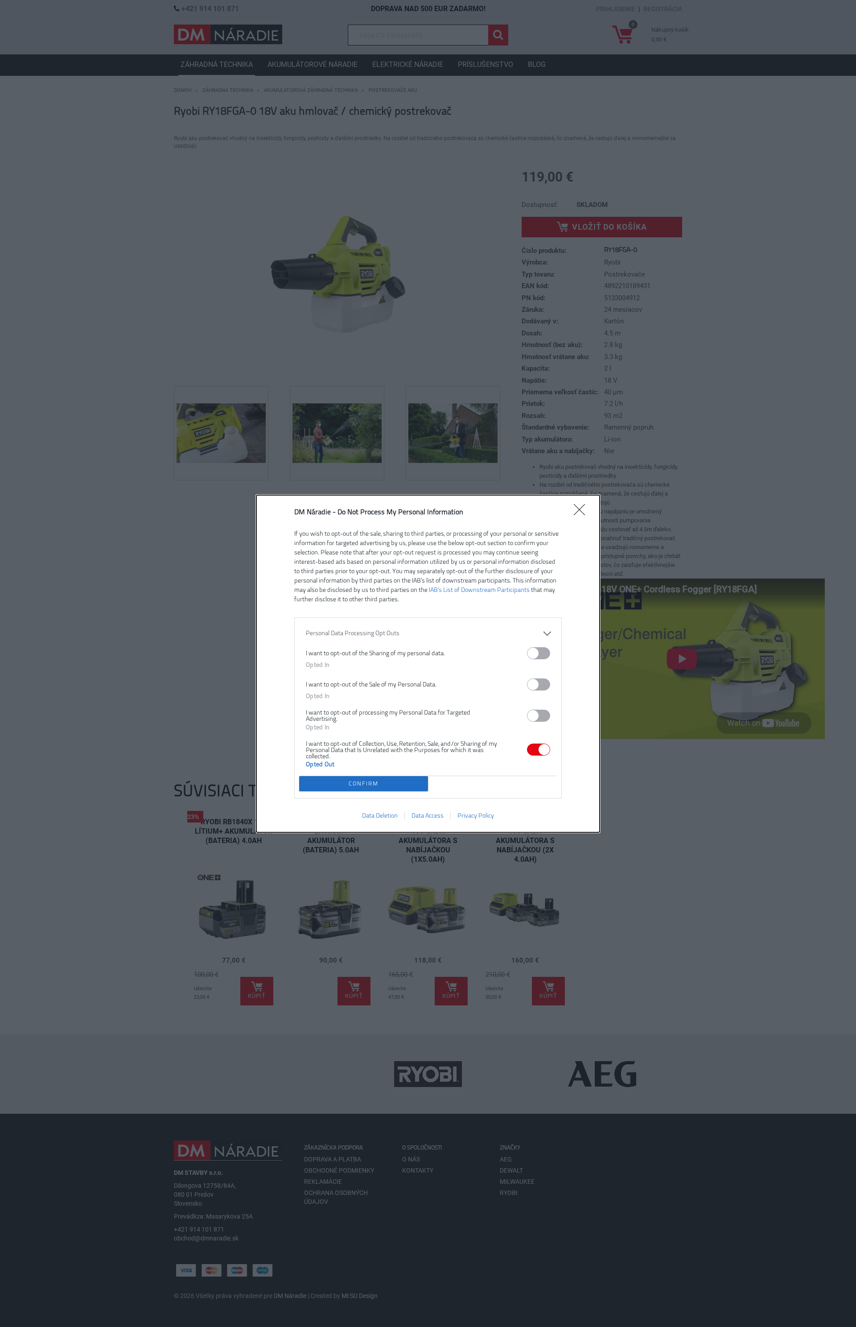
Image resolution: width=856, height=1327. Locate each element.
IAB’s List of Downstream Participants (479, 590)
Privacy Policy (475, 815)
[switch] (538, 653)
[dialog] (428, 663)
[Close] (582, 512)
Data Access (428, 815)
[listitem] (428, 633)
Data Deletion (380, 815)
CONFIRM (364, 783)
